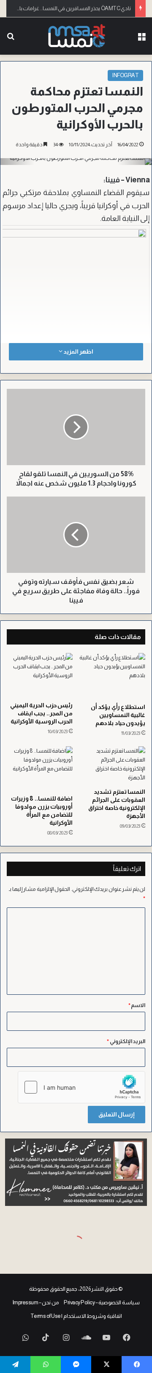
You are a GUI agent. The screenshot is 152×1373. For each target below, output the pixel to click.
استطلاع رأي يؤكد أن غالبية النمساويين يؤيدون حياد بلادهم (118, 714)
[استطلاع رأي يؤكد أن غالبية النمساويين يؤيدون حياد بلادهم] (112, 676)
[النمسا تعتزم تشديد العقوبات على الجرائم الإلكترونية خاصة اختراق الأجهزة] (112, 765)
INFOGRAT (125, 75)
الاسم (137, 1005)
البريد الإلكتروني (126, 1041)
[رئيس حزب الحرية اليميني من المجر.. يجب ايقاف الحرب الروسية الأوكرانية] (40, 675)
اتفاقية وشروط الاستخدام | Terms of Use (76, 1316)
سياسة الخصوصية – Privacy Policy (102, 1302)
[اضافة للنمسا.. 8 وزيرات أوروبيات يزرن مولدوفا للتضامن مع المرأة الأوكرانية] (40, 768)
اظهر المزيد (77, 351)
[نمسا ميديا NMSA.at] (76, 36)
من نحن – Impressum (36, 1302)
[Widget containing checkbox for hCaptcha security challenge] (81, 1087)
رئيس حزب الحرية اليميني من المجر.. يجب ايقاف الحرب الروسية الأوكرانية (41, 713)
